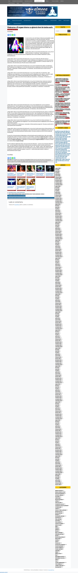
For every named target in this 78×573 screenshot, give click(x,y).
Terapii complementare (21, 192)
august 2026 (57, 168)
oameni (57, 146)
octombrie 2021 (58, 255)
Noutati (56, 535)
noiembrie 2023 (58, 217)
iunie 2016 (57, 351)
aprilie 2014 (57, 390)
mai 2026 (57, 172)
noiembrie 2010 (58, 451)
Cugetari (64, 135)
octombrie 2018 (58, 309)
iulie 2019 (57, 295)
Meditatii (57, 529)
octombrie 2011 (58, 435)
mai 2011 (57, 442)
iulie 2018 (57, 313)
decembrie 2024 (58, 198)
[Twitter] (10, 34)
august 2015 (57, 366)
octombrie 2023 (58, 219)
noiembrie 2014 (58, 379)
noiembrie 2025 (58, 181)
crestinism (58, 135)
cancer (62, 132)
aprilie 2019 (57, 300)
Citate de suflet (58, 502)
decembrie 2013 (58, 396)
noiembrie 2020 (58, 271)
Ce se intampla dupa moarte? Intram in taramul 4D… (62, 85)
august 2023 (57, 222)
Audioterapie (57, 498)
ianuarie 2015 (57, 376)
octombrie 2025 (58, 183)
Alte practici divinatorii (59, 493)
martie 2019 (57, 301)
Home (9, 20)
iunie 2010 (57, 459)
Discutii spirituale (59, 136)
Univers (64, 160)
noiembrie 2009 (58, 469)
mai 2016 (57, 352)
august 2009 (57, 474)
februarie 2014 (58, 393)
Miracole (57, 531)
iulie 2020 (57, 277)
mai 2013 (57, 406)
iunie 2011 (57, 441)
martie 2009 (57, 481)
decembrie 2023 (58, 216)
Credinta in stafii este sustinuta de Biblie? (17, 195)
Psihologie (57, 550)
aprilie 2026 (57, 174)
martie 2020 (57, 283)
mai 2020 (57, 280)
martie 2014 (57, 391)
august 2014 (57, 384)
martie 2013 (57, 409)
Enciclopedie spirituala (59, 516)
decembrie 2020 (58, 270)
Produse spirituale (59, 549)
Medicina (60, 20)
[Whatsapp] (12, 34)
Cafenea (57, 501)
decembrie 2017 (58, 324)
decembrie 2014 (58, 378)
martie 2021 (57, 265)
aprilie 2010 (57, 462)
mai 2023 (57, 226)
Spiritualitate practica (37, 20)
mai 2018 (57, 316)
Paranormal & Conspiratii (64, 148)
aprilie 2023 (57, 228)
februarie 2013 (58, 411)
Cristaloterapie (58, 507)
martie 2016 (57, 355)
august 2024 (57, 204)
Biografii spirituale (59, 499)
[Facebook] (8, 34)
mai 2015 (57, 370)
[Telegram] (14, 34)
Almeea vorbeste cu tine (60, 492)
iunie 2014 (57, 387)
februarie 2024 (58, 213)
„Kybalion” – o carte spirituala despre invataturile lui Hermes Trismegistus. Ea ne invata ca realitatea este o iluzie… (62, 95)
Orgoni (56, 541)
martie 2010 (57, 463)
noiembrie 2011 (58, 433)
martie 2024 (57, 211)
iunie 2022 (57, 243)
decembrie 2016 (58, 342)
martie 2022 (57, 247)
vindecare (42, 193)
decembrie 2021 (58, 252)
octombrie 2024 (58, 201)
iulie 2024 (57, 205)
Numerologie (57, 538)
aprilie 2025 (57, 192)
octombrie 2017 (58, 327)
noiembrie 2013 (58, 397)
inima (67, 143)
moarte (67, 145)
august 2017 (57, 330)
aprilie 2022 (57, 246)
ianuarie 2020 (58, 286)
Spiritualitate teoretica (27, 20)
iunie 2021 (57, 261)
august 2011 (57, 438)
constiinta (58, 134)
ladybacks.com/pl (3, 572)
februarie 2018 (58, 321)
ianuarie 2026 (58, 178)
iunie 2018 (57, 315)
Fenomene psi (59, 141)
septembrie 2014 (58, 382)
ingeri (63, 143)
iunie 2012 (57, 423)
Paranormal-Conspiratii (26, 3)
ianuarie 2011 (57, 448)
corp (64, 134)
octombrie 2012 (58, 417)
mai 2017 (57, 334)
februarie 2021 (58, 267)
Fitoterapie (66, 141)
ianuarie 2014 (58, 394)
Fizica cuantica (58, 522)
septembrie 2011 (58, 436)
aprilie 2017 (57, 336)
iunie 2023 (57, 225)
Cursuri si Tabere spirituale (60, 510)
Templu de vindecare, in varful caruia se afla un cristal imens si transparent (62, 109)
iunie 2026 (57, 171)
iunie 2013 (57, 405)
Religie (18, 3)
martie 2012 (57, 427)
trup (59, 160)
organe (23, 193)
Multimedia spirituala (59, 534)
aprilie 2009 (57, 480)
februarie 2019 (58, 303)
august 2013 (57, 402)
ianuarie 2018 (57, 322)
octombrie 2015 (58, 363)
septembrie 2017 (58, 328)
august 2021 (57, 258)
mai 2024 (57, 208)
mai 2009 (57, 478)
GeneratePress (51, 569)
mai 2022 (57, 244)
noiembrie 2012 (58, 415)
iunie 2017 (57, 333)
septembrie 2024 (58, 202)
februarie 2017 (58, 339)
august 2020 (57, 276)
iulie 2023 (57, 223)
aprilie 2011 (57, 444)
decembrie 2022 (58, 234)
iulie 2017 (57, 331)
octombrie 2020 (58, 273)
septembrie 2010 (58, 454)
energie (64, 139)
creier (68, 134)
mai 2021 (57, 262)
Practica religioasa (59, 547)
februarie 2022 (58, 249)
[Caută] (68, 31)
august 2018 (57, 312)
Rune (56, 555)
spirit (59, 152)
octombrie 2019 (58, 291)
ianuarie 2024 (58, 214)
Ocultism (57, 540)
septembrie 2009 (58, 472)
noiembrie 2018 (58, 307)
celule (67, 132)
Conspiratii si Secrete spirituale (17, 20)
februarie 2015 (58, 375)
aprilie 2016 (57, 354)
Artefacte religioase (59, 495)
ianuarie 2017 (57, 340)
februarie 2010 (58, 465)
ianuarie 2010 (57, 466)
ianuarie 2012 (57, 430)
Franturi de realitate (53, 20)
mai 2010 (57, 460)
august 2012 (57, 420)
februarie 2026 (58, 177)
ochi (63, 146)
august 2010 (57, 456)
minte (62, 145)
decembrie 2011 (58, 432)
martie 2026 (57, 175)
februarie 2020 (58, 285)
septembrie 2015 (58, 364)
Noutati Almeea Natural (59, 537)
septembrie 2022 (58, 238)
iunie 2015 (57, 369)
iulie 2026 (57, 169)
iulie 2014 (57, 385)
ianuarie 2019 (57, 304)
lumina (10, 193)
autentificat (17, 204)
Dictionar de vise (58, 511)
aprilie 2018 (57, 318)
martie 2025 (57, 193)
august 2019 (57, 294)
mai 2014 (57, 388)
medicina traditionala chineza (16, 193)
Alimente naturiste (59, 490)
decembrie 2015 (58, 360)
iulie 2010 (57, 457)
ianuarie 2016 (57, 358)
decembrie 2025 (58, 180)
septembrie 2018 (58, 310)
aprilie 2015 (57, 372)
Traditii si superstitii (11, 3)
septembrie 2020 (58, 274)
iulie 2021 (57, 259)
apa (57, 131)
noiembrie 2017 (58, 325)
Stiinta (56, 559)
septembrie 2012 (58, 418)
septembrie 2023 (58, 220)
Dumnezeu (58, 138)
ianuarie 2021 (57, 268)
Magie (56, 526)
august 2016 (57, 348)
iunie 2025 (57, 189)
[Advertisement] (30, 96)
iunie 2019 (57, 297)
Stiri (57, 156)
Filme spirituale (58, 519)
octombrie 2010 (58, 453)
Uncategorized (58, 567)
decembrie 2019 (58, 288)
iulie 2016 (57, 349)
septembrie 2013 (58, 400)
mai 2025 (57, 190)
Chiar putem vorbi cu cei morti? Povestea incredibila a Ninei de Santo (23, 197)
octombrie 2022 (58, 237)
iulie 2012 (57, 421)
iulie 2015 (57, 367)
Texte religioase (58, 564)
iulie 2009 (57, 475)
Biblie (68, 131)
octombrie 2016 (58, 345)
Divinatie (45, 20)
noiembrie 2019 (58, 289)
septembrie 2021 (58, 256)
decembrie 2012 (58, 414)
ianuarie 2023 (58, 232)
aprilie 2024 (57, 210)
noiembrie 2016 (58, 343)
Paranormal (57, 543)
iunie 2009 (57, 477)
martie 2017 (57, 337)
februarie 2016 (58, 357)
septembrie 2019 (58, 292)
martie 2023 (57, 229)
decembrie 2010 (58, 450)
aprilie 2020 (57, 282)
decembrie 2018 (58, 306)
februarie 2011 (58, 447)
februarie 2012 (58, 429)
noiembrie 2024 (58, 199)
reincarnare (58, 150)
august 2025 (57, 186)
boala (57, 132)
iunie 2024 (57, 207)
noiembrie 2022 (58, 235)
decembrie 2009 (58, 468)
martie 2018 (57, 319)
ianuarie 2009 (58, 484)
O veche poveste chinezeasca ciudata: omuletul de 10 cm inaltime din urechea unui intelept (62, 117)
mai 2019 (57, 298)
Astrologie (62, 131)
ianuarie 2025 (58, 196)
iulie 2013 (57, 403)
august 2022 (57, 240)
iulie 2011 (57, 439)
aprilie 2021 (57, 264)
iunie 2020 (57, 279)
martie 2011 (57, 445)
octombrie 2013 (58, 399)
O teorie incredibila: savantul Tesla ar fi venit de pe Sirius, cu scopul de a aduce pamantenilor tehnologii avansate (62, 100)
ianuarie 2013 (57, 412)
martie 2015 (57, 373)
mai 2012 (57, 424)
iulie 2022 (57, 241)
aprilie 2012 (57, 426)
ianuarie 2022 (58, 250)
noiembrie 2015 (58, 361)
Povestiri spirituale (59, 546)
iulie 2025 (57, 187)
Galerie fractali (58, 525)
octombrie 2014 (58, 381)
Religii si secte (58, 553)
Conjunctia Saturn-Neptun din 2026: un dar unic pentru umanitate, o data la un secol (62, 113)
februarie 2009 (58, 483)
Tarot (56, 561)
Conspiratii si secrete (59, 504)
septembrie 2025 (58, 184)
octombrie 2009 (58, 471)
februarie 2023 (58, 231)
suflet (61, 156)
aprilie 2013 (57, 408)
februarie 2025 (58, 195)
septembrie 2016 (58, 346)
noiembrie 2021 (58, 253)
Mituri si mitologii (58, 532)
